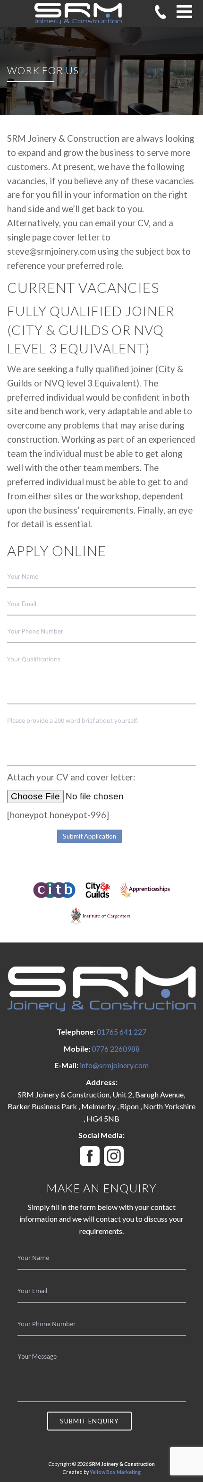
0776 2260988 (116, 1048)
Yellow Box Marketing (115, 1472)
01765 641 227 (121, 1031)
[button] (184, 11)
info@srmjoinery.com (114, 1065)
